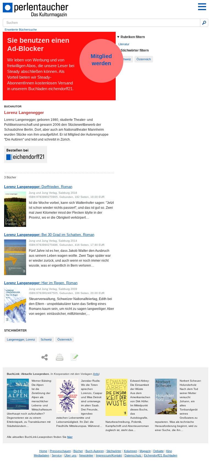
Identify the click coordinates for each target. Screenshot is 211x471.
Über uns (70, 455)
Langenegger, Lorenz (21, 339)
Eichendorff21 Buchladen (160, 455)
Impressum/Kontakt (109, 455)
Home (43, 451)
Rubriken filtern (133, 37)
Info (96, 373)
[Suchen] (204, 23)
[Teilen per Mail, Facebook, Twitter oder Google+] (44, 357)
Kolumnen (130, 451)
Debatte (158, 451)
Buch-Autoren (94, 451)
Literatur (123, 44)
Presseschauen (60, 451)
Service (57, 455)
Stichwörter (113, 451)
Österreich (64, 339)
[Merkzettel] (73, 357)
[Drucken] (59, 357)
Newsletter (86, 455)
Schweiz (46, 339)
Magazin (145, 451)
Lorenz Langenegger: (38, 187)
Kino (169, 451)
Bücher (78, 451)
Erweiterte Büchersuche (21, 29)
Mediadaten (41, 455)
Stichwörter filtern (135, 50)
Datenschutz (133, 455)
